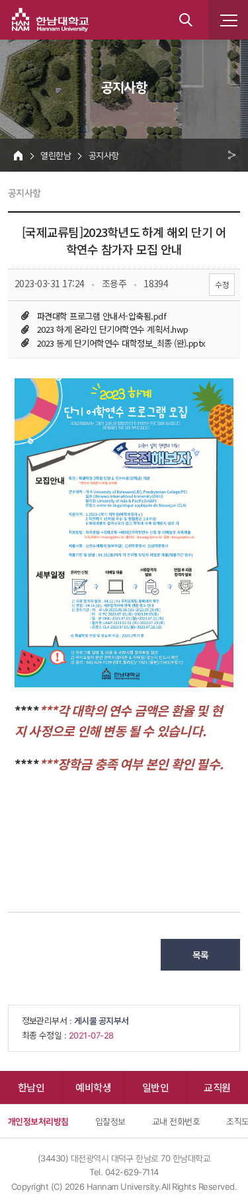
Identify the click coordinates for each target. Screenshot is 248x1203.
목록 (200, 954)
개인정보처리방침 (38, 1121)
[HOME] (18, 155)
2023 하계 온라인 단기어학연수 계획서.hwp (112, 329)
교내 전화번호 (176, 1121)
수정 (222, 284)
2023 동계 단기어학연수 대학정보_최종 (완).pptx (121, 343)
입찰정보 (110, 1121)
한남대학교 (50, 20)
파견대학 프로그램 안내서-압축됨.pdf (101, 316)
